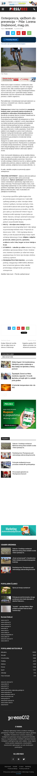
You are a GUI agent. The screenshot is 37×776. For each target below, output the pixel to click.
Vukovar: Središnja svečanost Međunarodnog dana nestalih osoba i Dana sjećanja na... (24, 445)
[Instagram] (19, 759)
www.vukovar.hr (6, 622)
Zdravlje (3, 673)
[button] (34, 9)
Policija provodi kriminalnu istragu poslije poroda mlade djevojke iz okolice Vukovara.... (23, 599)
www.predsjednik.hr (7, 634)
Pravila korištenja (12, 768)
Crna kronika (5, 658)
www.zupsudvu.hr (6, 692)
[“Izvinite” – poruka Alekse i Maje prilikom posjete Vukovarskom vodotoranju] (6, 609)
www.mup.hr (5, 688)
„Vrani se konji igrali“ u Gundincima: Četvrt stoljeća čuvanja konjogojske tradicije (24, 560)
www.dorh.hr (5, 686)
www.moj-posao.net (7, 696)
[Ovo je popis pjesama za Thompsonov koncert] (6, 474)
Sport (2, 670)
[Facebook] (13, 759)
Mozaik (3, 655)
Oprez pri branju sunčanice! (21, 587)
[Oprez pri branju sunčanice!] (6, 590)
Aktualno (4, 652)
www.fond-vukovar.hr (7, 700)
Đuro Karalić (9, 28)
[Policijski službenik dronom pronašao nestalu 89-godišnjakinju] (6, 465)
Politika (3, 661)
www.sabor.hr (5, 636)
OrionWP (18, 774)
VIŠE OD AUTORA (7, 357)
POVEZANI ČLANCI (8, 354)
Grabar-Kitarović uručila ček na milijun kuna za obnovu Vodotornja (8, 345)
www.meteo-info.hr (7, 702)
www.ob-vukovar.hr (7, 638)
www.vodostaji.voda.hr (8, 694)
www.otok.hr (5, 630)
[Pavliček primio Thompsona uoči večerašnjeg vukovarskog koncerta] (6, 455)
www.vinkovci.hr (6, 624)
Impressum (8, 766)
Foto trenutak (5, 676)
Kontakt (15, 766)
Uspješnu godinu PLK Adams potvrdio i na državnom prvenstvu (29, 345)
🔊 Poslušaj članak (10, 39)
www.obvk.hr (5, 641)
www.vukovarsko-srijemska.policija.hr (12, 690)
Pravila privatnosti (24, 768)
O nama (21, 766)
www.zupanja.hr (6, 626)
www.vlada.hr (5, 632)
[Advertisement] (18, 302)
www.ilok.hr (4, 628)
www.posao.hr (5, 698)
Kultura (3, 664)
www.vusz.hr (5, 620)
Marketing (28, 766)
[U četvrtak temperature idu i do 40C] (6, 387)
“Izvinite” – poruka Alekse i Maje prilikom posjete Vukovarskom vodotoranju (22, 608)
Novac (3, 667)
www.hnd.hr (4, 704)
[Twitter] (24, 759)
